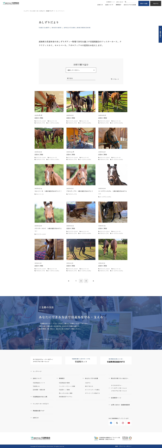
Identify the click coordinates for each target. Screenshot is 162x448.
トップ (26, 11)
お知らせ (100, 5)
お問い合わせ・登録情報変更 (120, 405)
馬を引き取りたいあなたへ (119, 378)
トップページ (37, 371)
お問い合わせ (119, 1)
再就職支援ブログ (38, 411)
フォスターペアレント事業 (67, 386)
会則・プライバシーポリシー (123, 446)
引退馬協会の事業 (64, 383)
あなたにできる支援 (130, 5)
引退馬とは (36, 386)
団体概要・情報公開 (39, 390)
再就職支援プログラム (65, 396)
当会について (109, 5)
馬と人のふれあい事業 (65, 393)
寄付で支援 (143, 3)
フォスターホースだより (41, 404)
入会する (156, 3)
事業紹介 (118, 5)
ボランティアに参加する (92, 393)
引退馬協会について (39, 383)
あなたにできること (45, 339)
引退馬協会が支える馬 (40, 397)
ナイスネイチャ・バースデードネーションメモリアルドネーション (119, 388)
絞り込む (70, 78)
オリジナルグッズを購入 (92, 390)
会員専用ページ (110, 1)
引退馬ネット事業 (64, 390)
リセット (116, 79)
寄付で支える (89, 386)
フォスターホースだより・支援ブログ (41, 11)
